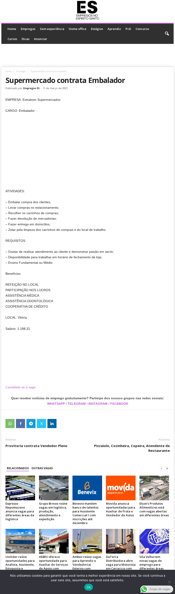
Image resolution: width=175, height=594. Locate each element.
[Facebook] (20, 423)
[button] (167, 34)
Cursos (12, 39)
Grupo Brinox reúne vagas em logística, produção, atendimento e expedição (53, 511)
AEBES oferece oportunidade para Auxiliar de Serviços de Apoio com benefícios (53, 564)
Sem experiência (52, 29)
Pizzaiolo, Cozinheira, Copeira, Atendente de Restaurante (132, 448)
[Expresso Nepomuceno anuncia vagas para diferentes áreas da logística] (20, 488)
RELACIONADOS (18, 468)
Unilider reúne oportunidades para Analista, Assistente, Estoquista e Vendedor (20, 564)
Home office (77, 29)
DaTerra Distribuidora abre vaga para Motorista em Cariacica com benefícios (121, 564)
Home (12, 29)
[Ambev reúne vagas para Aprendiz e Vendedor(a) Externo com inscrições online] (87, 541)
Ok (89, 587)
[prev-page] (161, 468)
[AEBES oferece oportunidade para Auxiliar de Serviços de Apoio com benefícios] (54, 541)
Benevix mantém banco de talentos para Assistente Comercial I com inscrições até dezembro (85, 513)
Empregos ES (31, 88)
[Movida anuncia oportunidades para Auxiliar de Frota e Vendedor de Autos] (121, 488)
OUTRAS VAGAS (42, 468)
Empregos (28, 29)
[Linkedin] (52, 423)
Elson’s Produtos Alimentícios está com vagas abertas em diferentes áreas (154, 509)
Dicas (25, 39)
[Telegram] (31, 423)
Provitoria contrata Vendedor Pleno (36, 445)
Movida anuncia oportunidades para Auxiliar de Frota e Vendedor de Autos (120, 509)
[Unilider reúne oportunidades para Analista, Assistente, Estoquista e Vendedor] (20, 541)
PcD (128, 29)
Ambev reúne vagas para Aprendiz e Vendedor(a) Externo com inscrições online (86, 564)
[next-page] (167, 468)
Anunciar (40, 39)
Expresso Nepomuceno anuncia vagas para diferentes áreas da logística (19, 511)
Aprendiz (114, 29)
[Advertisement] (87, 55)
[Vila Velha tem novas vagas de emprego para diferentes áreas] (154, 541)
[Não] (169, 582)
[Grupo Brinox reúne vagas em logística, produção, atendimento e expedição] (54, 488)
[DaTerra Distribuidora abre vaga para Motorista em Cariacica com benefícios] (121, 541)
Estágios (97, 29)
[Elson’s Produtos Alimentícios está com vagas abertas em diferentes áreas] (154, 488)
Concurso (142, 29)
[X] (41, 423)
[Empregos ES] (87, 10)
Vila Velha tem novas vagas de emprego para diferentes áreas (151, 562)
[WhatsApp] (10, 423)
